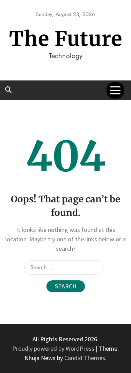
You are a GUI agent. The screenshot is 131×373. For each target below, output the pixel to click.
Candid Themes (84, 358)
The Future (65, 39)
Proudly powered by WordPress (54, 348)
